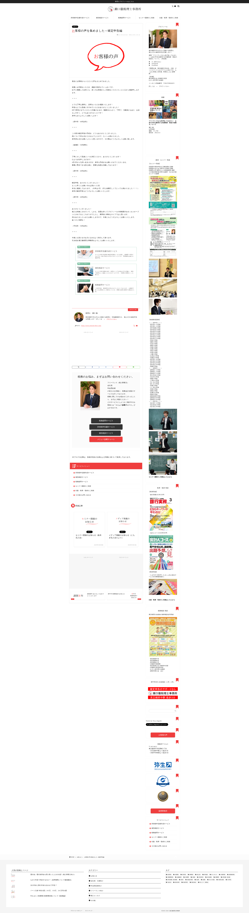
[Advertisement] (88, 347)
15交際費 (187, 877)
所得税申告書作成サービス (80, 18)
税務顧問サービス (124, 18)
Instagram (155, 63)
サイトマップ (88, 910)
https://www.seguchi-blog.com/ (91, 325)
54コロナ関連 (211, 879)
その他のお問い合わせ (83, 495)
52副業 (203, 879)
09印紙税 (206, 874)
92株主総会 (193, 882)
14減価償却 (179, 877)
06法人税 (198, 874)
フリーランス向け (97, 890)
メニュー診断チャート (106, 439)
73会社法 (169, 882)
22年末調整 (209, 877)
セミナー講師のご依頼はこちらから (160, 477)
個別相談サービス (102, 18)
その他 (93, 900)
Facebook (155, 65)
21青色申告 (200, 877)
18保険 (193, 877)
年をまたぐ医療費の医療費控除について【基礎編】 (48, 896)
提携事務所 (163, 811)
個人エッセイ (95, 895)
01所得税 (169, 874)
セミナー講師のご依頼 (146, 18)
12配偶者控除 (231, 874)
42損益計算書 (190, 879)
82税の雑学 (177, 882)
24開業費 (217, 877)
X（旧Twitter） (157, 62)
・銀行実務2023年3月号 (156, 494)
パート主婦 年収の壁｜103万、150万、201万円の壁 (48, 890)
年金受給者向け (96, 886)
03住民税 (184, 874)
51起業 (197, 879)
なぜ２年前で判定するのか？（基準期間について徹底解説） (51, 880)
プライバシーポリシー (76, 910)
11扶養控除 (222, 874)
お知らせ (75, 26)
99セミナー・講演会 (203, 882)
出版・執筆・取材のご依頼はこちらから (162, 600)
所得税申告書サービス (106, 427)
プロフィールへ (112, 319)
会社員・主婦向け (97, 881)
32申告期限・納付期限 (172, 879)
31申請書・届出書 (226, 877)
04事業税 (191, 874)
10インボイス (214, 874)
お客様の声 (163, 735)
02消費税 (176, 874)
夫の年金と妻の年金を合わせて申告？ (43, 885)
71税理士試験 (221, 879)
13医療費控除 (170, 877)
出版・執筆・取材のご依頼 (168, 18)
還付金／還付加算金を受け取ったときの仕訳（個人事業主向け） (53, 874)
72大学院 (229, 879)
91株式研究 (185, 882)
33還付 (181, 879)
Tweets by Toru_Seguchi (154, 721)
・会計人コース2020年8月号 (158, 533)
